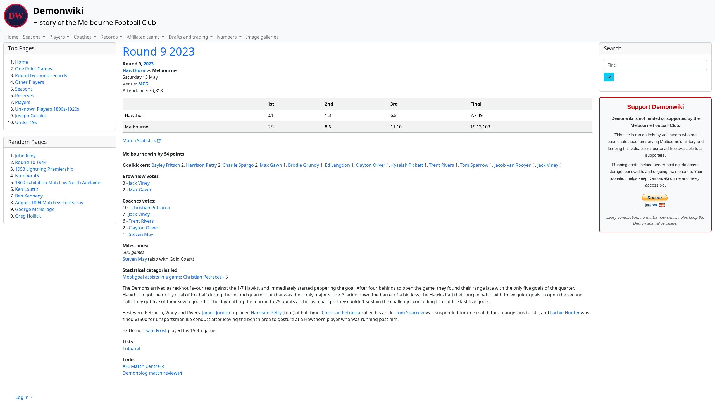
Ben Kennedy (29, 196)
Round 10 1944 (30, 162)
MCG (143, 84)
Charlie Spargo (238, 165)
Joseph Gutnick (31, 116)
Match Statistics (139, 140)
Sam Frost (156, 330)
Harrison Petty (201, 165)
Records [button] (110, 37)
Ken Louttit (26, 189)
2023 (149, 64)
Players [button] (57, 37)
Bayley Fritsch (165, 165)
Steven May (141, 234)
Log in (23, 397)
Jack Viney (547, 165)
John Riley (25, 156)
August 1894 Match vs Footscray (49, 202)
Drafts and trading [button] (189, 37)
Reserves (24, 95)
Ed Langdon (337, 165)
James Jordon (216, 313)
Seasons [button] (32, 37)
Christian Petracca (150, 207)
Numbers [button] (227, 37)
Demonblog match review (150, 373)
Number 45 (27, 176)
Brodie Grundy (303, 165)
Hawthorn (134, 70)
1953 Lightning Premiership (44, 169)
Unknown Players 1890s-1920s (47, 109)
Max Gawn (271, 165)
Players (22, 102)
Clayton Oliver (370, 165)
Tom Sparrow (474, 165)
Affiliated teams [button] (144, 37)
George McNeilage (34, 209)
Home (12, 37)
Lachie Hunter (565, 313)
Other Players (29, 82)
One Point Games (33, 69)
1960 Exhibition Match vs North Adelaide (57, 182)
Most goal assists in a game (152, 277)
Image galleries (262, 37)
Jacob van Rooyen (513, 165)
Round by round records (41, 75)
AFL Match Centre (141, 366)
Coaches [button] (83, 37)
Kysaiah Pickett (407, 165)
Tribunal (131, 348)
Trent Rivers (441, 165)
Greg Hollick (28, 216)
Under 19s (26, 122)
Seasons (24, 89)
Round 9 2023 (159, 51)
